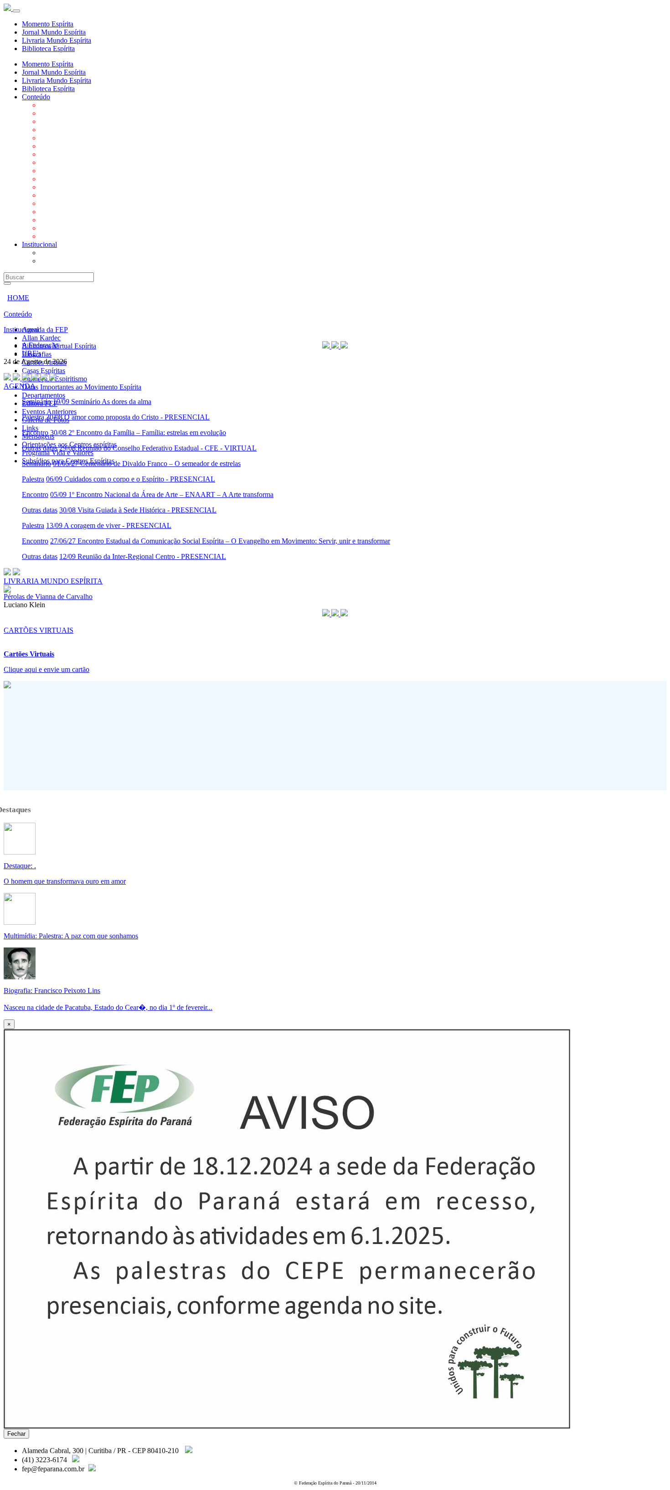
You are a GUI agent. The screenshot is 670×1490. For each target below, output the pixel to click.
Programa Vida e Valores (76, 228)
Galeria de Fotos (64, 195)
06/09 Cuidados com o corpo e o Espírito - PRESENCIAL (130, 479)
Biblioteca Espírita (48, 48)
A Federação (58, 252)
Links (48, 203)
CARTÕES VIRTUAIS (38, 630)
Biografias (55, 129)
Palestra (33, 417)
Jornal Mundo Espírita (54, 32)
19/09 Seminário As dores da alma (102, 401)
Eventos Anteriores (67, 187)
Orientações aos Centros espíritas (87, 220)
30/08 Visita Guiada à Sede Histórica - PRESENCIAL (137, 510)
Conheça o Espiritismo (72, 154)
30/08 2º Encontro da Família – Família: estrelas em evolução (138, 432)
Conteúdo (36, 97)
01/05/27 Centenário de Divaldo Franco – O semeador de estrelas (147, 463)
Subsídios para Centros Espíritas (86, 236)
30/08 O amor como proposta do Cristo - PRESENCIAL (128, 417)
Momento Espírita (47, 24)
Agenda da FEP (63, 105)
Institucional (39, 244)
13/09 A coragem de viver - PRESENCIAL (108, 525)
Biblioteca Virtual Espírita (77, 121)
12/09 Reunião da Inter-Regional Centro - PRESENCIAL (142, 556)
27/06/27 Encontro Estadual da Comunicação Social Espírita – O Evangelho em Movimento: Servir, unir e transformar (220, 541)
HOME (18, 298)
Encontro (35, 432)
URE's (49, 261)
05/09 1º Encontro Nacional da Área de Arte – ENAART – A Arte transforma (161, 494)
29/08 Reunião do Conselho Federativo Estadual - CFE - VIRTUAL (158, 448)
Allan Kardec (59, 113)
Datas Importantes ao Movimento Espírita (100, 162)
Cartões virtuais (62, 138)
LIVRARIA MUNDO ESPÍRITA (53, 581)
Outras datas (39, 448)
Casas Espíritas (61, 146)
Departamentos (61, 170)
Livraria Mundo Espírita (56, 40)
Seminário (36, 401)
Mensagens (56, 211)
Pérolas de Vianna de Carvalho (48, 596)
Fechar (16, 1433)
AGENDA (20, 386)
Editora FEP (58, 179)
